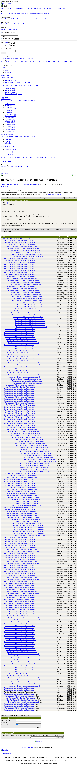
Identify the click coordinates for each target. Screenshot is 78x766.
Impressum (26, 24)
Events (3, 19)
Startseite (3, 8)
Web (4, 36)
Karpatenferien (26, 85)
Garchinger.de (36, 85)
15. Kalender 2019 (10, 107)
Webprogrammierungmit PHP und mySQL (7, 135)
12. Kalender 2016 (10, 112)
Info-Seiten (10, 8)
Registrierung (5, 186)
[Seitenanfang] (4, 173)
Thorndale (24, 62)
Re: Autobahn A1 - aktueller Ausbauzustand (19, 240)
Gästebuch (4, 24)
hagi (7, 203)
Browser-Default (6, 62)
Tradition (41, 19)
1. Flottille (8, 139)
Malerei (47, 19)
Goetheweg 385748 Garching (8, 98)
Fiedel (27, 158)
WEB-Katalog (44, 8)
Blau (20, 58)
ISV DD (11, 158)
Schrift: (5, 60)
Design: (5, 56)
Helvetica (36, 62)
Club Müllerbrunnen (44, 158)
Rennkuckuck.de (8, 38)
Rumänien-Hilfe (18, 8)
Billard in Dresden (6, 161)
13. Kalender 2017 (10, 111)
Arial (12, 62)
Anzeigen (26, 8)
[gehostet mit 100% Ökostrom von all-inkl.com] (15, 166)
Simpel (28, 58)
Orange (16, 58)
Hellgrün (3, 58)
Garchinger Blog (10, 89)
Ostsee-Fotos (18, 136)
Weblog (7, 70)
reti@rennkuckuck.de (54, 194)
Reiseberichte (33, 13)
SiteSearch (9, 29)
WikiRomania (61, 8)
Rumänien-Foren (13, 24)
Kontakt (20, 24)
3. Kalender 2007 (10, 128)
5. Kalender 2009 (10, 124)
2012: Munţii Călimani (11, 80)
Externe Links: (7, 65)
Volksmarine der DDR (29, 136)
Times (41, 62)
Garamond (18, 62)
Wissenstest (52, 8)
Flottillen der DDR (10, 149)
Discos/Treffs (17, 19)
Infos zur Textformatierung (32, 184)
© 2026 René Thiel (27, 748)
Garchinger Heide (10, 90)
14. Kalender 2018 (10, 109)
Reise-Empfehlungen (14, 13)
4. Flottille (8, 141)
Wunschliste (16, 29)
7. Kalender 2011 (10, 121)
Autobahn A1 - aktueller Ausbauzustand (16, 238)
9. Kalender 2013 (10, 117)
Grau (23, 58)
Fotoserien (45, 13)
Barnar (3, 67)
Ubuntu (50, 62)
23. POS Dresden (20, 158)
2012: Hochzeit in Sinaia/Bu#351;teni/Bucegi (18, 82)
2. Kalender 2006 (10, 129)
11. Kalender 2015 (10, 114)
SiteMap (3, 29)
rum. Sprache (25, 19)
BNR (6, 42)
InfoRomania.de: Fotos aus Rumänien (7, 76)
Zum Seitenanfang (6, 753)
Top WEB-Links (35, 8)
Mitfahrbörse (24, 13)
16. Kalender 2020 (10, 105)
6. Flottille (8, 143)
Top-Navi (33, 58)
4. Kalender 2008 (10, 126)
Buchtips (35, 19)
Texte (31, 19)
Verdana (30, 62)
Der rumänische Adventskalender (25, 100)
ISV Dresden (5, 158)
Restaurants (8, 19)
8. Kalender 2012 (10, 119)
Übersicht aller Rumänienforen (10, 184)
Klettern (39, 13)
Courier (45, 62)
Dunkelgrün (10, 58)
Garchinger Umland (11, 92)
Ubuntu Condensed (59, 62)
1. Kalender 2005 (10, 131)
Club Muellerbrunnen (57, 158)
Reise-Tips (4, 13)
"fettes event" (34, 158)
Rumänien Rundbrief (15, 85)
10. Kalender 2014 (10, 116)
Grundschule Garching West (13, 94)
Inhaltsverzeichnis (10, 104)
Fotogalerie (8, 72)
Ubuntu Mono (69, 62)
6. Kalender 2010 (10, 123)
